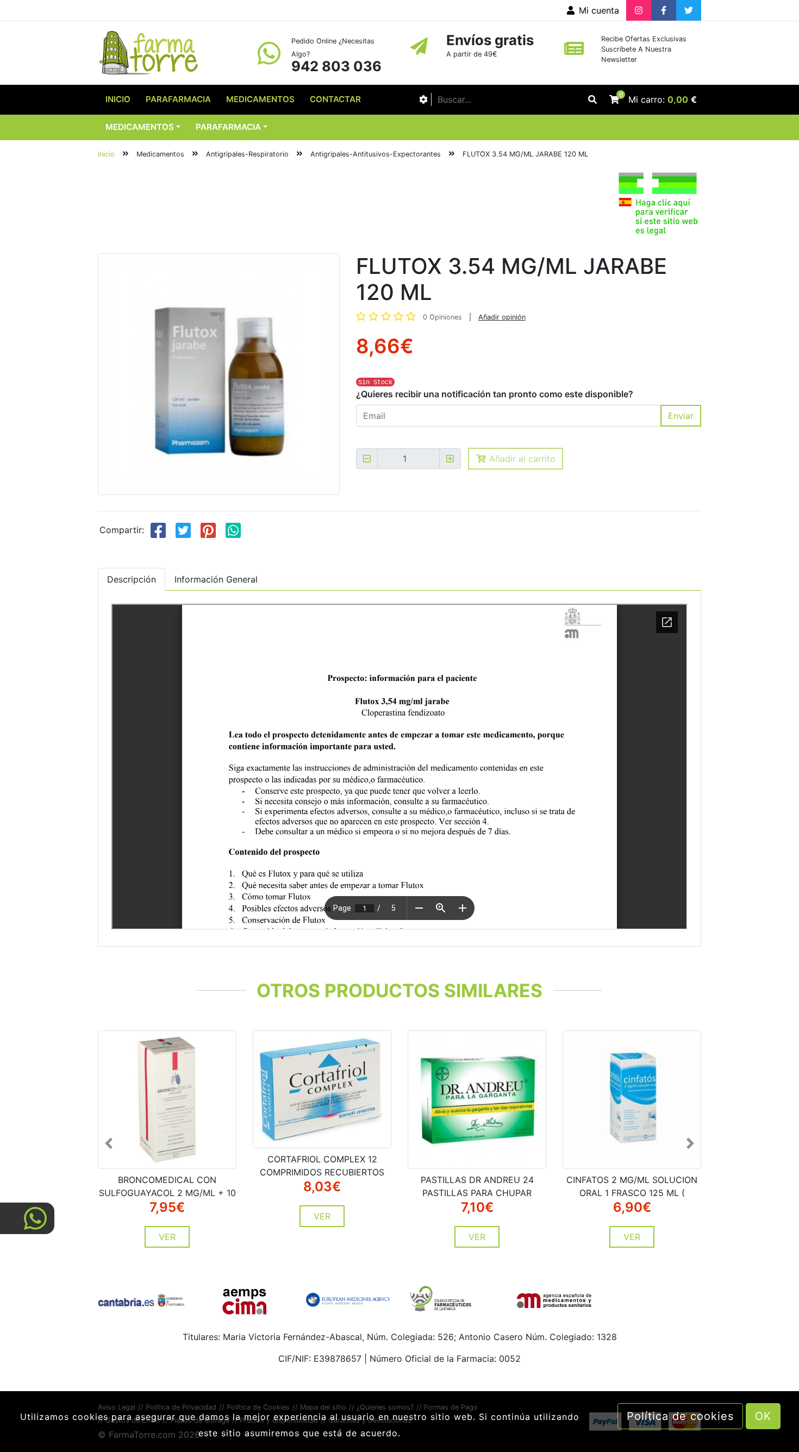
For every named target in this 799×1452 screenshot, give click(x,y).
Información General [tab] (216, 579)
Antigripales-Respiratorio (247, 154)
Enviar (681, 415)
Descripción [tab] (131, 579)
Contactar (335, 99)
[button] (122, 1143)
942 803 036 (336, 66)
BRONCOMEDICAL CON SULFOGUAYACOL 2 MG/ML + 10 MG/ (167, 1192)
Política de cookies (680, 1416)
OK (763, 1416)
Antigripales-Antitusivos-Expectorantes (375, 154)
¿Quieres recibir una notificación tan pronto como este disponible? (494, 394)
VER (167, 1236)
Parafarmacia (178, 99)
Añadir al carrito (520, 458)
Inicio (117, 99)
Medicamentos (260, 99)
